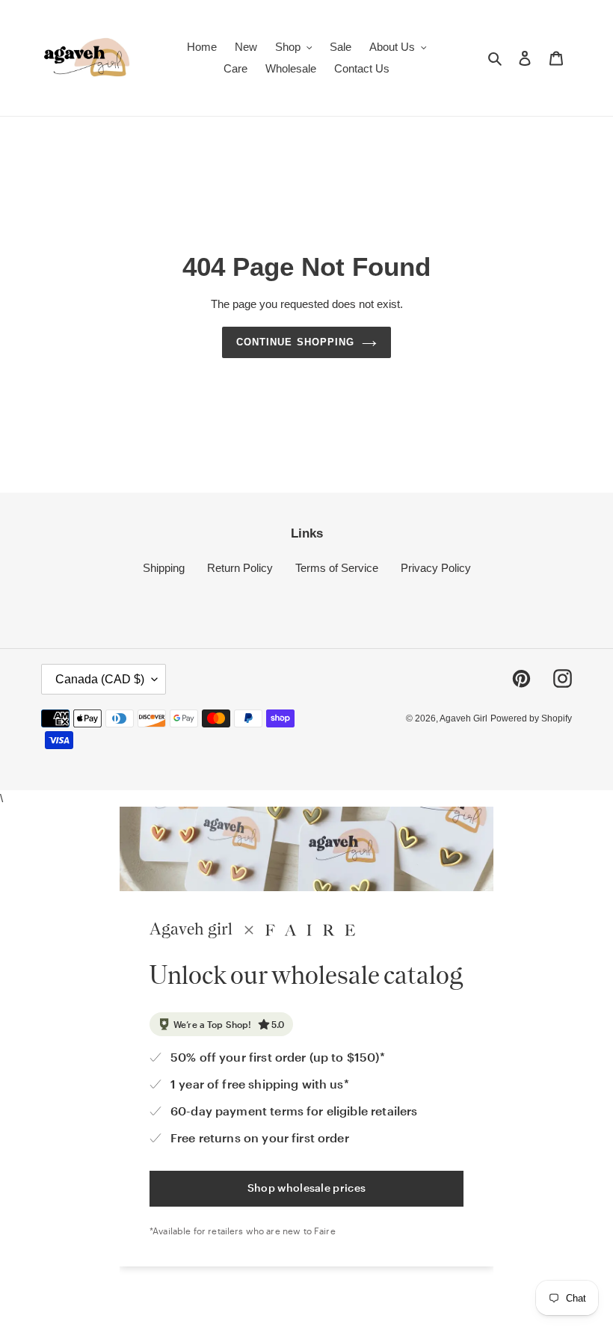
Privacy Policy (436, 567)
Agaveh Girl (463, 718)
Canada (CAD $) (99, 679)
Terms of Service (336, 567)
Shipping (164, 567)
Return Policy (240, 567)
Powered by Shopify (531, 718)
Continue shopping (295, 342)
